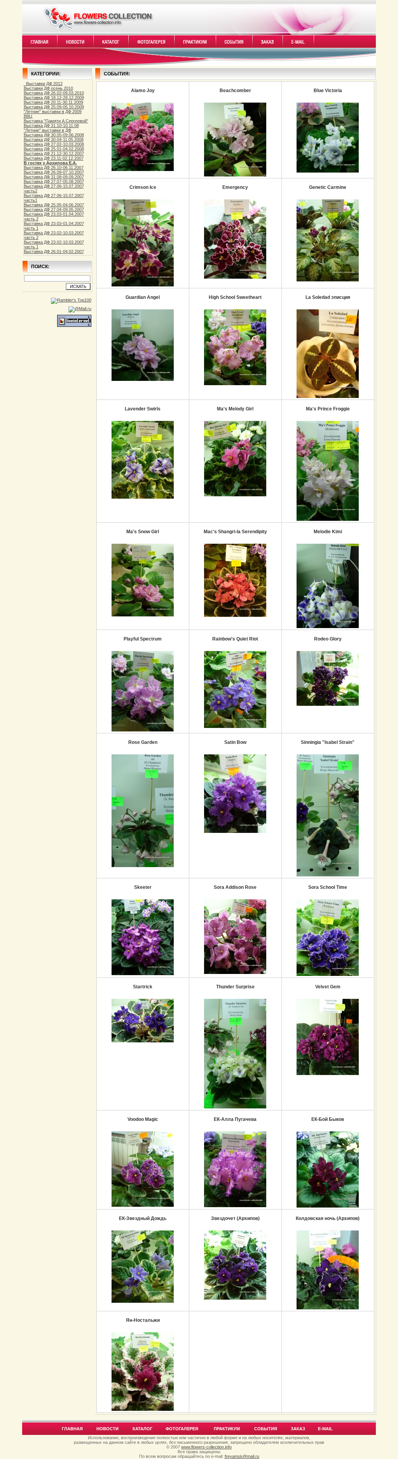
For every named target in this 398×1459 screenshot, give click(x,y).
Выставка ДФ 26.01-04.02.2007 (54, 251)
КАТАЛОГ (142, 1428)
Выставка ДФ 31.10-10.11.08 (51, 125)
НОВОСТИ (107, 1428)
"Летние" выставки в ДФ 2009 (53, 111)
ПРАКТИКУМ (227, 1428)
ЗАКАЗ (298, 1428)
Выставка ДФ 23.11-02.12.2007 (54, 158)
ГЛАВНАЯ (72, 1428)
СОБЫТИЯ (265, 1428)
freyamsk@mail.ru (242, 1456)
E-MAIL (325, 1428)
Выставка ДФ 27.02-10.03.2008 (54, 144)
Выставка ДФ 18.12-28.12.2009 (54, 97)
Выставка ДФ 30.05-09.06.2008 (54, 135)
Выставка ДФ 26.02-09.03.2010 (54, 93)
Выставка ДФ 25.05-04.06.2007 (54, 204)
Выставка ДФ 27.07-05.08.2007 (54, 181)
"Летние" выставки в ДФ (47, 130)
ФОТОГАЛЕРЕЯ (182, 1428)
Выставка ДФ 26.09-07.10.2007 (54, 172)
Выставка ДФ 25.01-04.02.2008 (54, 149)
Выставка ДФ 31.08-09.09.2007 (54, 177)
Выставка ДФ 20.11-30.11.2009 (53, 102)
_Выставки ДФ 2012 (43, 83)
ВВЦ (28, 116)
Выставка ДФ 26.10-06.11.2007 (54, 167)
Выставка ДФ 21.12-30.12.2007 (54, 153)
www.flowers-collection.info (206, 1447)
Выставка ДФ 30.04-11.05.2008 (54, 139)
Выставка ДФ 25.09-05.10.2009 (54, 107)
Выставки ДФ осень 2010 (48, 88)
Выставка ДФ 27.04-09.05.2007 (54, 209)
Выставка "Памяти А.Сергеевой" (56, 121)
